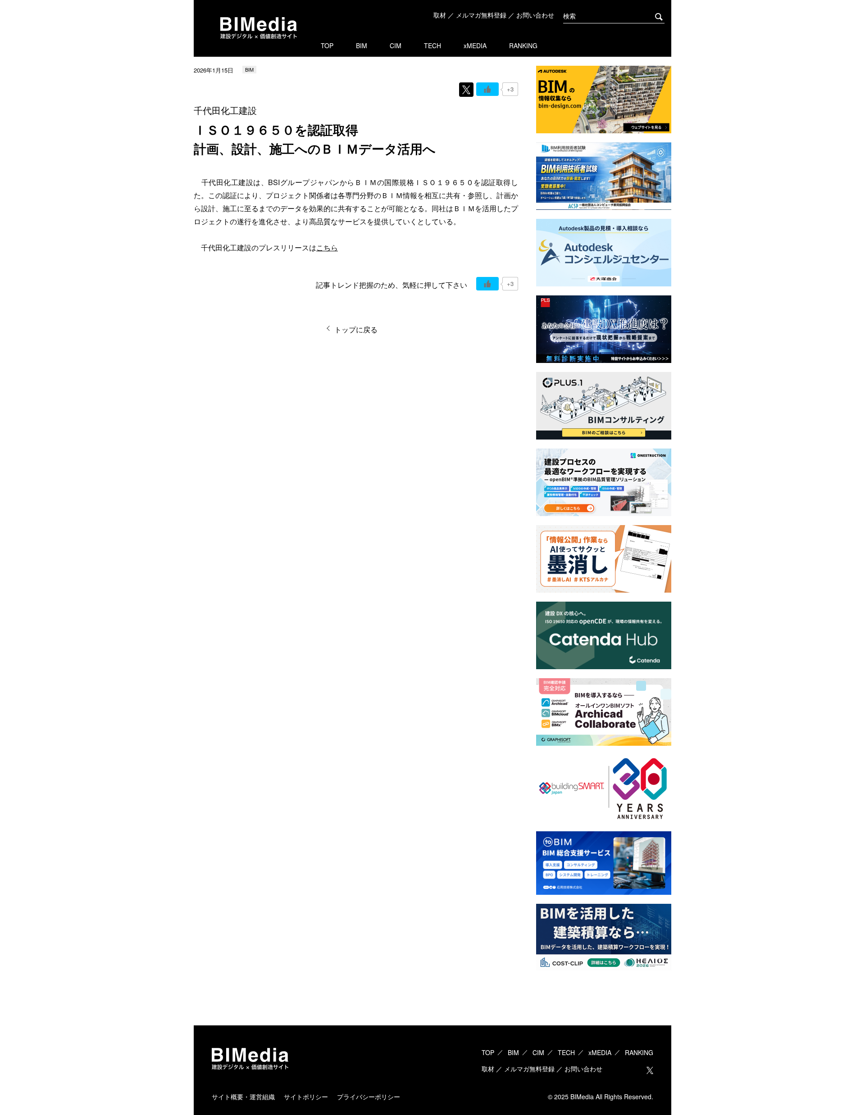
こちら (327, 247)
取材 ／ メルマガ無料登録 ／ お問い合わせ (493, 14)
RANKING (523, 45)
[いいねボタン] (487, 89)
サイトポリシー (306, 1096)
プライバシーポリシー (368, 1096)
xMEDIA (475, 45)
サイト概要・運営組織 (243, 1096)
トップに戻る (356, 329)
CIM (395, 45)
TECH (432, 45)
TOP (327, 45)
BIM (361, 45)
